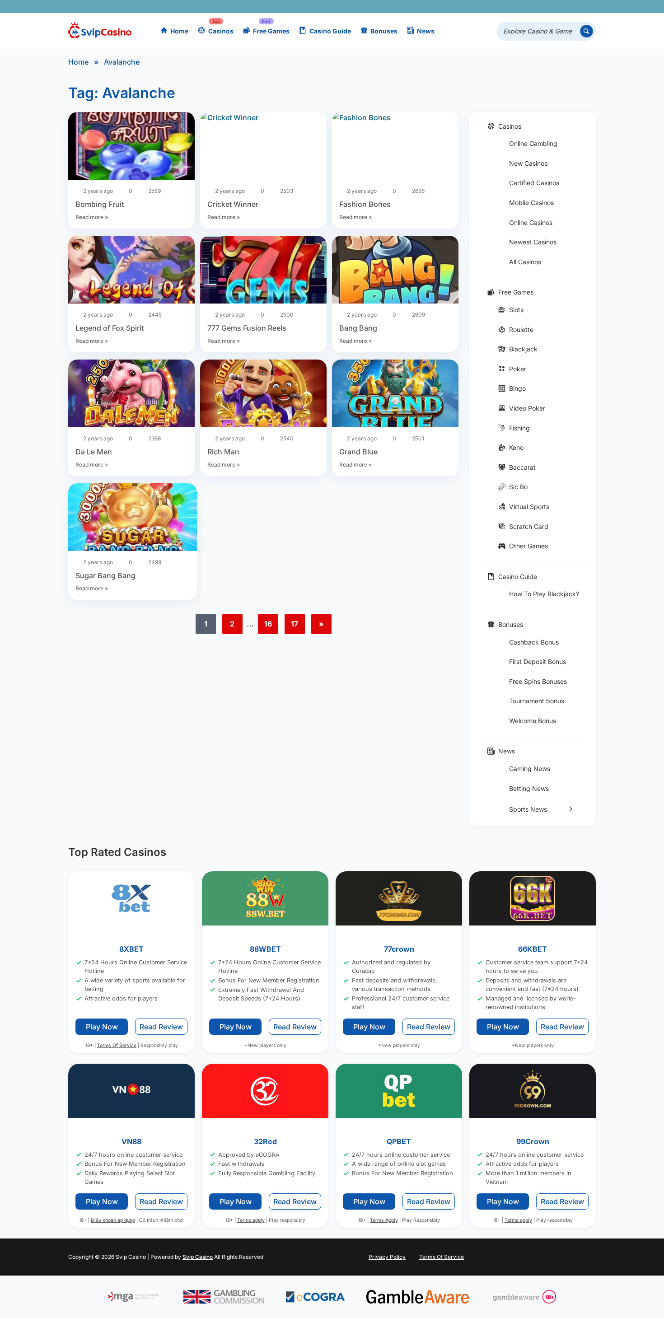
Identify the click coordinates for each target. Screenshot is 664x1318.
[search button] (586, 31)
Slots (516, 309)
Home (179, 31)
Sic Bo (518, 487)
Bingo (517, 388)
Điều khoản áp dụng (113, 1221)
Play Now (102, 1026)
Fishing (519, 428)
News (426, 31)
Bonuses (383, 31)
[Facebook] (508, 6)
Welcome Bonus (532, 720)
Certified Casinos (534, 183)
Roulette (521, 329)
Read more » (91, 217)
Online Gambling (533, 143)
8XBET (131, 948)
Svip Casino (197, 1256)
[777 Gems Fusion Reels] (263, 271)
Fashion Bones (365, 204)
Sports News (528, 809)
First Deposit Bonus (537, 661)
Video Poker (527, 408)
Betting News (529, 788)
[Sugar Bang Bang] (132, 518)
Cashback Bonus (534, 642)
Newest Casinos (532, 242)
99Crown (532, 1141)
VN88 (131, 1141)
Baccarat (522, 467)
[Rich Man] (263, 395)
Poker (517, 369)
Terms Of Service (116, 1045)
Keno (516, 447)
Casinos (221, 31)
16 (268, 623)
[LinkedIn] (561, 6)
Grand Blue (358, 451)
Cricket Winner (232, 204)
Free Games (271, 31)
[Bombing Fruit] (131, 147)
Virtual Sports (529, 506)
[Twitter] (521, 6)
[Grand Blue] (395, 395)
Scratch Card (528, 526)
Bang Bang (358, 327)
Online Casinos (530, 222)
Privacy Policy (387, 1256)
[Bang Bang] (395, 271)
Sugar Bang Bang (105, 575)
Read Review (161, 1027)
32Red (265, 1141)
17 (294, 623)
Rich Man (223, 451)
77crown (399, 948)
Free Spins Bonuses (538, 681)
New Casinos (528, 163)
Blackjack (523, 349)
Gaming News (529, 768)
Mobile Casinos (531, 202)
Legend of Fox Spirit (109, 327)
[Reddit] (574, 6)
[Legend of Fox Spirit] (131, 271)
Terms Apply (384, 1221)
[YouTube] (535, 6)
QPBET (399, 1141)
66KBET (532, 948)
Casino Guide (330, 31)
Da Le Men (93, 451)
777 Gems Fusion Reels (246, 327)
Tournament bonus (536, 701)
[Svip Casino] (99, 31)
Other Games (528, 546)
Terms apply (251, 1221)
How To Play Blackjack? (544, 594)
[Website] (587, 6)
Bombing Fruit (99, 204)
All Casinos (525, 262)
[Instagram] (548, 6)
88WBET (265, 948)
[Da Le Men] (131, 395)
